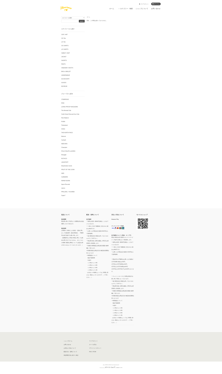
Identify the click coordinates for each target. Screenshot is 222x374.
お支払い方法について (70, 348)
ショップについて (142, 8)
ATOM (94, 351)
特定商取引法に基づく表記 (71, 355)
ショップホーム (68, 341)
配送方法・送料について (70, 351)
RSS (90, 351)
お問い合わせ (155, 8)
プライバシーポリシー (95, 348)
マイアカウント (145, 4)
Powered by (102, 367)
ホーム (111, 8)
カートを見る (92, 344)
